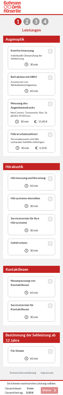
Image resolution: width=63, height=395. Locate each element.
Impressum (47, 372)
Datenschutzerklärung (23, 372)
